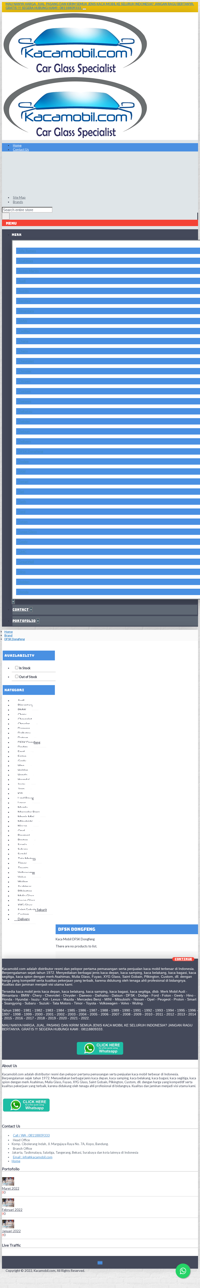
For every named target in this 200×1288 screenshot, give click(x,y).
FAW (22, 471)
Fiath (22, 501)
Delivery (25, 441)
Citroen (24, 381)
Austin (24, 291)
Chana (23, 341)
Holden (24, 582)
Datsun (24, 431)
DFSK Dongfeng (31, 451)
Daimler (24, 421)
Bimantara (26, 311)
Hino (22, 572)
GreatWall (26, 562)
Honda (24, 592)
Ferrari (23, 481)
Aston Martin (29, 271)
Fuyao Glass (28, 531)
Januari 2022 (11, 1231)
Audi (22, 281)
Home (8, 631)
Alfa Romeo (27, 251)
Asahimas (26, 261)
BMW (23, 321)
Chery (23, 351)
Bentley (24, 301)
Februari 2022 (12, 1210)
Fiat (21, 491)
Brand (8, 635)
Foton (23, 521)
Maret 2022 (10, 1188)
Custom (25, 391)
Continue (183, 959)
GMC (23, 552)
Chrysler (25, 371)
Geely (23, 542)
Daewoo (25, 401)
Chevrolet (26, 361)
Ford (22, 511)
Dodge (24, 461)
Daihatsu (25, 411)
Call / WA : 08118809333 (31, 1135)
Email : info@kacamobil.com (32, 1157)
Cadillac (24, 331)
